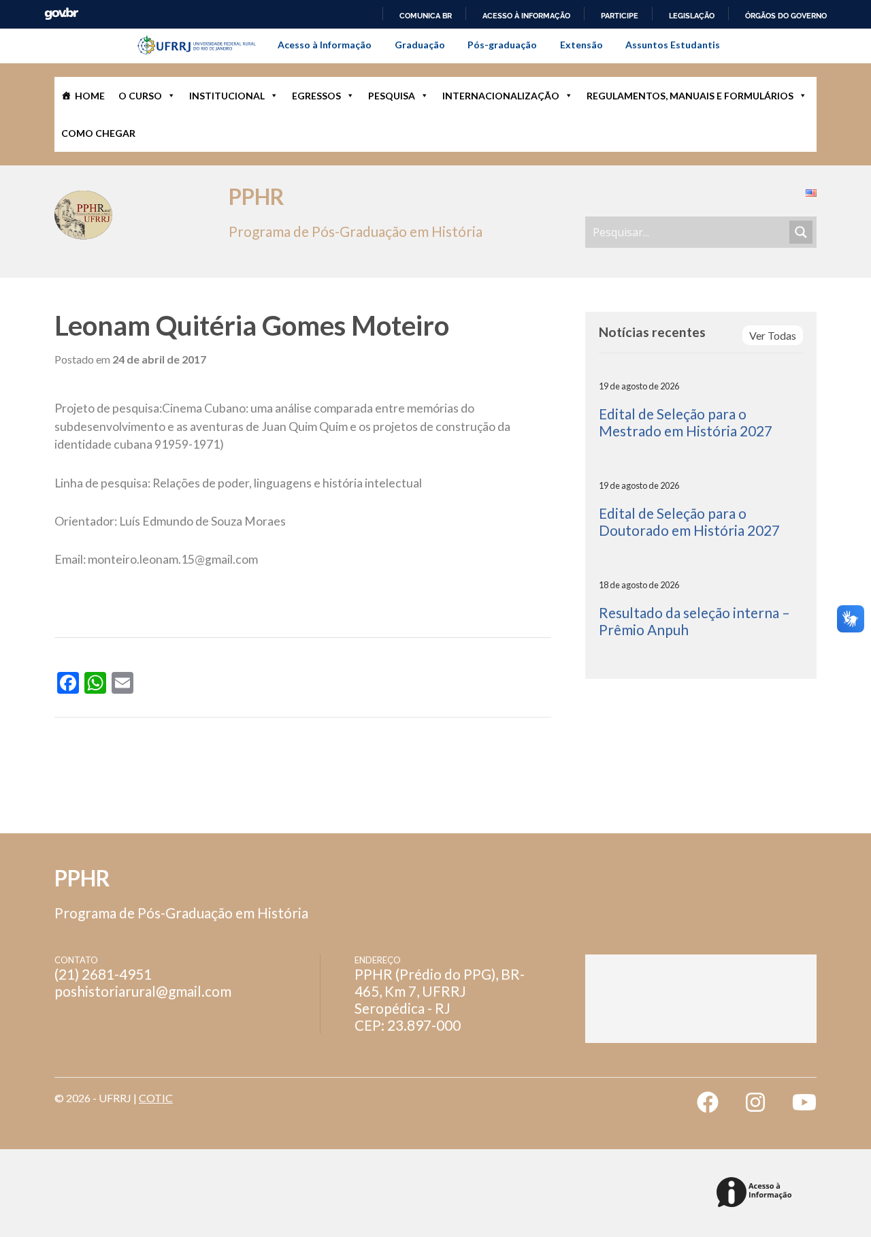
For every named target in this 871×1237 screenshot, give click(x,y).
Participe (619, 15)
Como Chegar (98, 133)
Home (90, 95)
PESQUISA (391, 95)
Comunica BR (425, 15)
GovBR (61, 13)
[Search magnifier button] (800, 232)
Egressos (316, 95)
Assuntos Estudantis (672, 44)
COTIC (156, 1097)
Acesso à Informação (325, 44)
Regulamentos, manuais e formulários (690, 95)
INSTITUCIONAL (227, 95)
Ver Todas (772, 335)
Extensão (581, 44)
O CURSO (140, 95)
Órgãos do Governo (786, 15)
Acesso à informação (526, 15)
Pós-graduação (502, 44)
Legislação (691, 15)
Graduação (420, 44)
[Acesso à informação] (756, 1193)
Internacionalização (500, 95)
